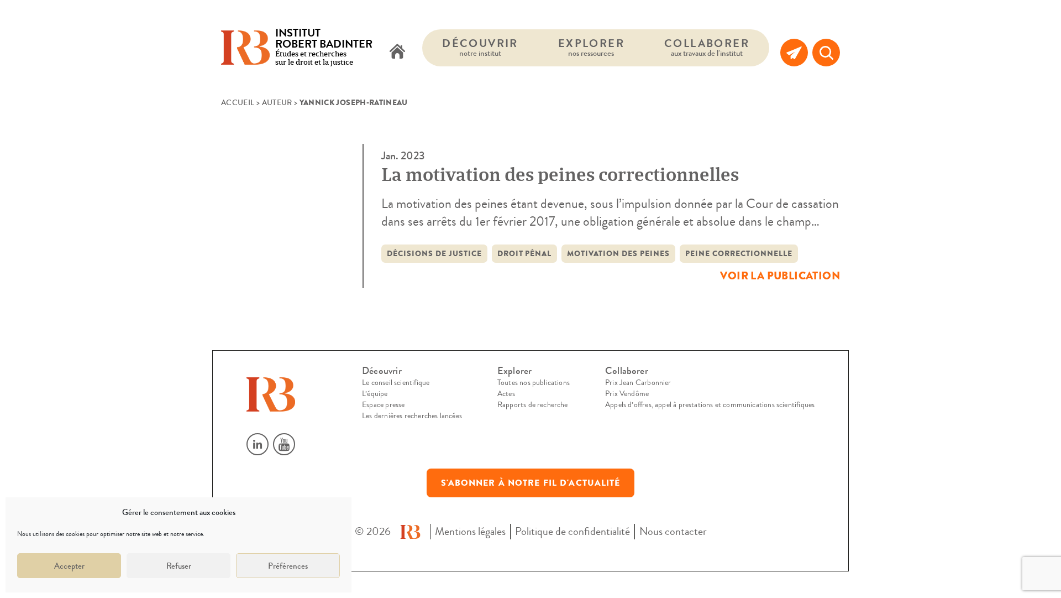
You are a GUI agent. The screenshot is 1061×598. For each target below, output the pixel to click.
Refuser (178, 566)
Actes (506, 393)
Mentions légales (470, 531)
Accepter (69, 566)
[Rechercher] (826, 52)
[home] (397, 52)
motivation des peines (618, 253)
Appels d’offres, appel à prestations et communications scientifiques (710, 404)
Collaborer (706, 47)
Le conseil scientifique (395, 382)
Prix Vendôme (627, 393)
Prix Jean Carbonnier (638, 382)
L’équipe (374, 393)
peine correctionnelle (738, 253)
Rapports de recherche (532, 404)
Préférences (288, 566)
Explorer (591, 47)
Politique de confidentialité (572, 531)
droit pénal (524, 253)
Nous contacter (673, 531)
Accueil (237, 102)
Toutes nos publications (533, 382)
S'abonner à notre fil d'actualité (531, 483)
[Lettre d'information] (794, 52)
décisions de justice (434, 253)
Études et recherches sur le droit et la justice (323, 48)
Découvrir (480, 47)
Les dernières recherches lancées (412, 416)
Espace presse (383, 404)
